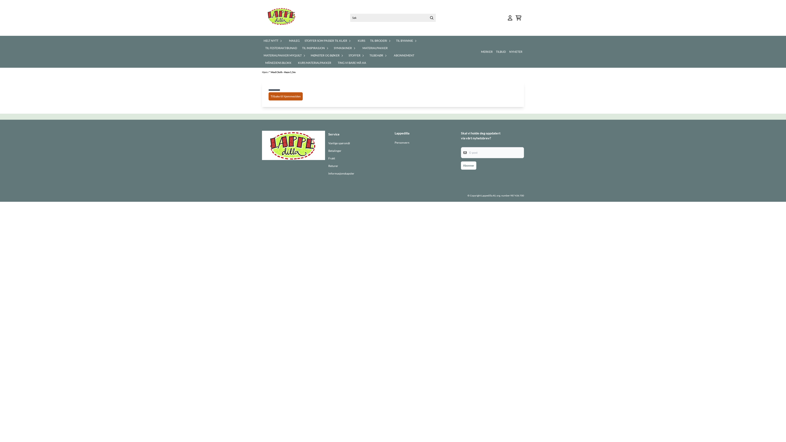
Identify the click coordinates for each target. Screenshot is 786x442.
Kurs (361, 40)
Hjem (265, 72)
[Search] (432, 18)
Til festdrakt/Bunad (281, 48)
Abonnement (404, 55)
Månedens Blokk (278, 62)
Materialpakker (375, 48)
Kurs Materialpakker (314, 62)
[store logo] (284, 18)
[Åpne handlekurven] (518, 18)
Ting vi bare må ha (352, 62)
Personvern (402, 142)
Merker (487, 51)
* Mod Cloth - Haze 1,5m (282, 72)
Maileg (294, 40)
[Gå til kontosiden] (510, 18)
